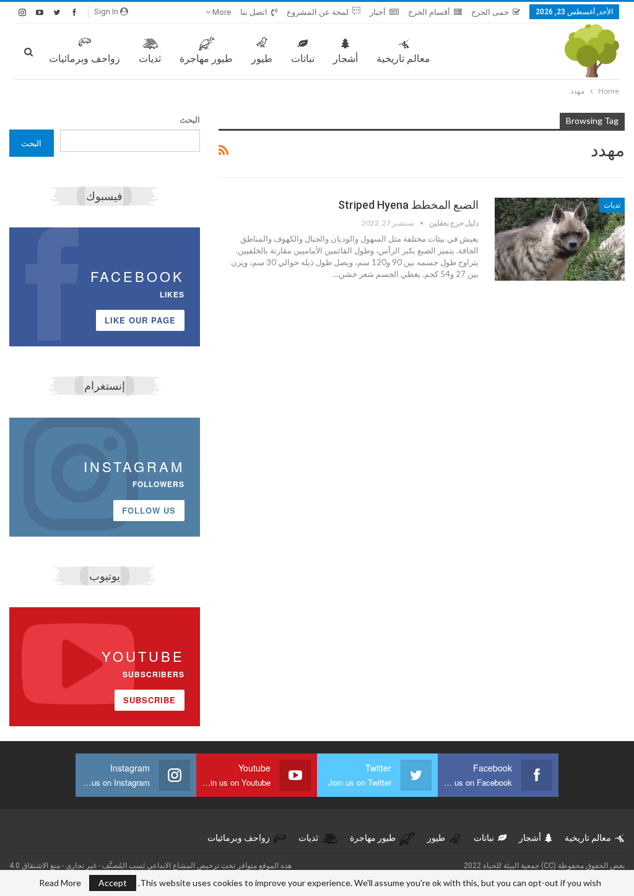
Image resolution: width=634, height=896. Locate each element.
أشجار (345, 58)
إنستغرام (104, 385)
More (221, 12)
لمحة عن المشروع (318, 12)
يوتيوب (104, 575)
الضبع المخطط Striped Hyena (408, 204)
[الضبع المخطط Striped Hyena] (560, 239)
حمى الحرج (490, 12)
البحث (190, 120)
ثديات (150, 58)
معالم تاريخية (403, 58)
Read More (60, 883)
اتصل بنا (253, 12)
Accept (112, 882)
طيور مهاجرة (206, 58)
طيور (261, 58)
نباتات (303, 58)
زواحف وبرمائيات (84, 58)
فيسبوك (104, 196)
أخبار (378, 12)
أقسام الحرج (429, 12)
